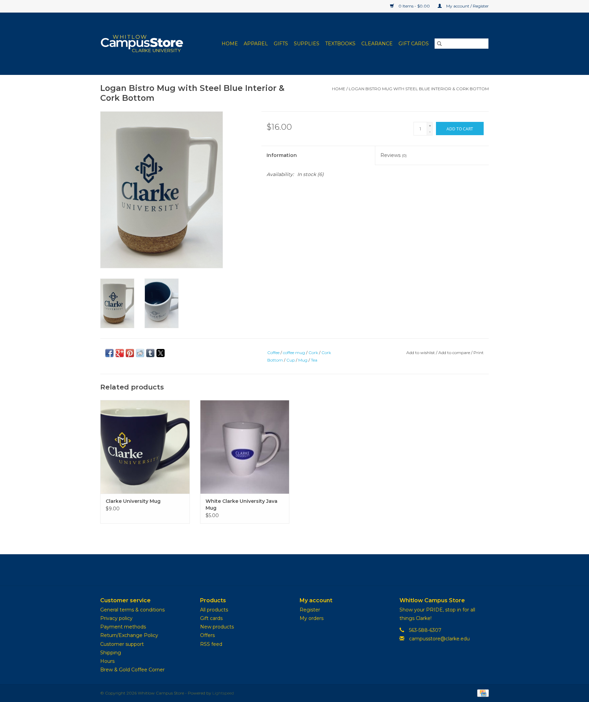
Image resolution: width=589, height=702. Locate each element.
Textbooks (340, 44)
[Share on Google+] (120, 353)
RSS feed (211, 644)
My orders (311, 618)
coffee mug (294, 352)
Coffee (273, 352)
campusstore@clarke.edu (439, 639)
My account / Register (467, 6)
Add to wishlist (421, 352)
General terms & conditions (132, 610)
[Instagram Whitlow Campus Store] (306, 569)
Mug (302, 360)
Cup (290, 360)
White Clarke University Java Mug (241, 504)
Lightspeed (223, 693)
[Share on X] (160, 353)
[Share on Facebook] (109, 353)
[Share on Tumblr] (150, 353)
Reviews (393, 155)
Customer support (122, 644)
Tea (314, 360)
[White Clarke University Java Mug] (245, 447)
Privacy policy (116, 618)
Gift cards (413, 44)
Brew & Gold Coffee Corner (132, 670)
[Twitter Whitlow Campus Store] (294, 569)
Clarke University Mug (133, 501)
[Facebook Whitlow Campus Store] (282, 569)
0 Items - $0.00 (414, 6)
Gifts (281, 44)
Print (478, 352)
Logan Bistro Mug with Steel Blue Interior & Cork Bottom (419, 88)
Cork (313, 352)
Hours (107, 661)
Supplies (306, 44)
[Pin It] (130, 353)
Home (230, 44)
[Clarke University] (146, 43)
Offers (207, 635)
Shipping (110, 653)
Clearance (377, 44)
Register (310, 610)
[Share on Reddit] (140, 353)
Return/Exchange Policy (129, 635)
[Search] (439, 43)
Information (282, 155)
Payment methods (123, 627)
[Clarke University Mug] (145, 447)
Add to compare (454, 352)
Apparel (256, 44)
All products (214, 610)
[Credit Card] (482, 692)
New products (217, 627)
